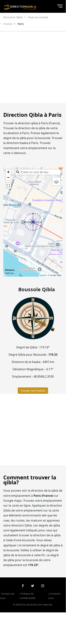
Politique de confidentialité (27, 596)
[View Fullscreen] (8, 185)
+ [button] (8, 172)
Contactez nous (54, 596)
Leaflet (43, 275)
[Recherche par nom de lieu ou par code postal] (18, 172)
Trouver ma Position (33, 390)
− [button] (8, 177)
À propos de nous (7, 596)
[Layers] (56, 181)
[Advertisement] (33, 67)
